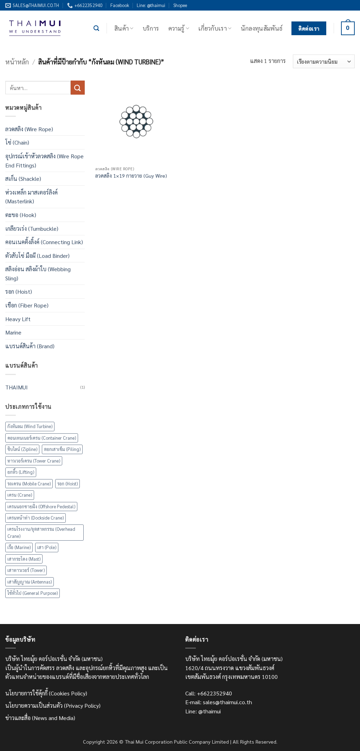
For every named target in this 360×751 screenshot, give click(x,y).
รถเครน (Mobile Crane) (29, 483)
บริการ (151, 28)
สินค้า (121, 28)
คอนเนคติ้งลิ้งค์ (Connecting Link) (44, 242)
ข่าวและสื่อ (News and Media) (40, 717)
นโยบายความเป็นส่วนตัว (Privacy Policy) (53, 705)
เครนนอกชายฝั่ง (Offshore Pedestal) (41, 506)
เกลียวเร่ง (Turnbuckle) (31, 228)
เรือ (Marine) (19, 547)
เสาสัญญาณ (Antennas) (29, 582)
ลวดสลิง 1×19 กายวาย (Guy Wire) (131, 175)
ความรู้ (176, 28)
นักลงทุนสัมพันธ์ (262, 28)
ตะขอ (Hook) (20, 214)
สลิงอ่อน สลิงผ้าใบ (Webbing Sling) (38, 273)
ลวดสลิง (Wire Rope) (29, 129)
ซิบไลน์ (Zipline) (22, 449)
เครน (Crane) (19, 495)
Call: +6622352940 (208, 693)
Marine (13, 332)
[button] (96, 28)
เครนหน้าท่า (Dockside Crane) (35, 518)
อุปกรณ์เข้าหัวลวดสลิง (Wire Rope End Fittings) (44, 160)
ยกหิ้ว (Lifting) (20, 472)
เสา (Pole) (46, 547)
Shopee (180, 5)
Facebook (119, 5)
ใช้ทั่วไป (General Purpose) (32, 593)
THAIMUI (16, 387)
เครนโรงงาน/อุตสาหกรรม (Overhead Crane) (41, 532)
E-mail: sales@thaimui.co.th (218, 702)
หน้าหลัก (17, 61)
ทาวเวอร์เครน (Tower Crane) (33, 461)
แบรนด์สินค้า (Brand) (29, 346)
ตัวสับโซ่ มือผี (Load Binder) (37, 255)
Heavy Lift (18, 319)
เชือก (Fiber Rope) (27, 305)
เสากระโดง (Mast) (23, 559)
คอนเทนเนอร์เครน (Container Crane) (41, 438)
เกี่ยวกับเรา (212, 28)
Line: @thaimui (151, 5)
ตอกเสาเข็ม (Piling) (62, 449)
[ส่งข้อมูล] (78, 87)
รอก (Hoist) (18, 291)
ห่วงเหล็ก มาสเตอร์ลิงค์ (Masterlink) (31, 197)
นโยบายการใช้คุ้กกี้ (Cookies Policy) (46, 693)
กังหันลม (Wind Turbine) (29, 426)
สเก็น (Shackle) (23, 178)
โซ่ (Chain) (17, 142)
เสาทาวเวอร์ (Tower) (26, 570)
